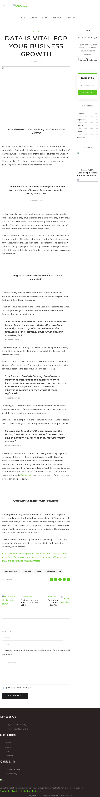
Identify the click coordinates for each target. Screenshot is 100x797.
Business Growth (12, 571)
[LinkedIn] (96, 6)
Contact (71, 18)
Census (28, 571)
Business (36, 31)
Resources (81, 137)
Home (22, 18)
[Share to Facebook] (51, 579)
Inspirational (81, 119)
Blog (44, 18)
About (33, 18)
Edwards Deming (54, 571)
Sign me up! (87, 92)
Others (79, 131)
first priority (27, 475)
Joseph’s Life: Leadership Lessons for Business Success (87, 173)
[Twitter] (86, 6)
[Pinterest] (91, 6)
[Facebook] (82, 6)
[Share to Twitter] (55, 579)
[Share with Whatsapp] (64, 579)
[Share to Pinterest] (60, 579)
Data (39, 571)
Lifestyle (80, 125)
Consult (57, 18)
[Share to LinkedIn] (68, 579)
